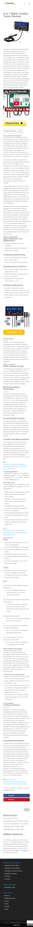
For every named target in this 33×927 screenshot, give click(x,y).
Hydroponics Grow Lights (12, 865)
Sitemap (7, 906)
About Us (7, 895)
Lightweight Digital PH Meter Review (13, 826)
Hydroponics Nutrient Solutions (13, 871)
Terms (6, 909)
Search (27, 810)
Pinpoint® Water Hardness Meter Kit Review (16, 821)
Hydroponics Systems (11, 873)
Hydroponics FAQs (10, 887)
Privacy (7, 904)
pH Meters (8, 879)
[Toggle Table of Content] (19, 131)
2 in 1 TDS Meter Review (10, 818)
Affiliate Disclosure (10, 898)
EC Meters (7, 876)
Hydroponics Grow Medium (12, 868)
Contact (7, 901)
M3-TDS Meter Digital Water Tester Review (15, 824)
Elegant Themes (16, 922)
